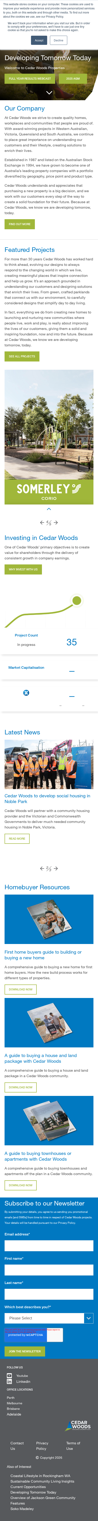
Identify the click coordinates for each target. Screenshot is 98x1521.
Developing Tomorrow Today (33, 1492)
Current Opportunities (28, 1486)
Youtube (22, 1376)
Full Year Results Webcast (30, 78)
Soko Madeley (22, 1508)
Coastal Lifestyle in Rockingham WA (40, 1475)
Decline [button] (58, 40)
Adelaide (14, 1414)
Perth (11, 1398)
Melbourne (14, 1403)
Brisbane (13, 1408)
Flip (49, 509)
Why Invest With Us (23, 569)
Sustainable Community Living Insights (42, 1481)
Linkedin (23, 1381)
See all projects (22, 356)
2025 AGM (73, 78)
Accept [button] (39, 40)
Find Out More (20, 224)
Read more (17, 838)
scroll (49, 92)
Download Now (20, 989)
